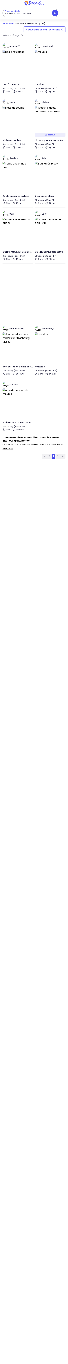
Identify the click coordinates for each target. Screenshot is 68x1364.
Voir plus (8, 448)
